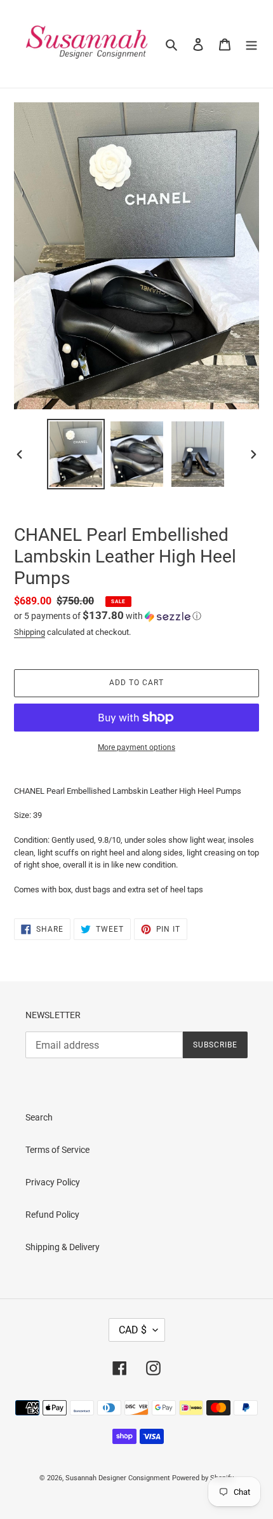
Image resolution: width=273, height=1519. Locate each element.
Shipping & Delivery (62, 1247)
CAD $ (133, 1330)
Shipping (29, 632)
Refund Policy (52, 1214)
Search (39, 1117)
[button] (107, 616)
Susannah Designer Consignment (117, 1478)
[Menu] (251, 44)
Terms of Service (57, 1150)
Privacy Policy (52, 1182)
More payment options (136, 747)
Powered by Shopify (203, 1478)
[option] (76, 454)
